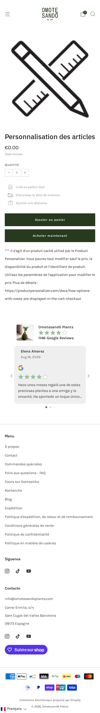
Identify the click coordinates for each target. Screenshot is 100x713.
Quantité (12, 165)
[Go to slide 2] (50, 407)
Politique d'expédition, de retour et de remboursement (49, 517)
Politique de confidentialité (27, 534)
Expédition (13, 508)
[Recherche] (92, 13)
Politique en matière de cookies (30, 543)
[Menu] (7, 14)
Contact (11, 455)
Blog (8, 499)
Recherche (13, 490)
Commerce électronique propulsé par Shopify (50, 700)
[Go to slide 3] (54, 407)
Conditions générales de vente (29, 526)
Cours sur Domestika (22, 482)
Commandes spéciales (23, 464)
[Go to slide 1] (46, 407)
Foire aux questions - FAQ (25, 473)
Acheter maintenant (50, 236)
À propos (12, 447)
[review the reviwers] (20, 369)
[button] (13, 709)
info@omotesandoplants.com (29, 599)
